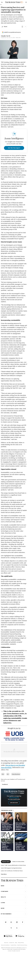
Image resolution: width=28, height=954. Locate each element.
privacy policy (21, 942)
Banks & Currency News (18, 861)
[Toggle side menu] (2, 2)
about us (6, 942)
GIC (8, 774)
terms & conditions (5, 945)
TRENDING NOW (6, 810)
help (16, 942)
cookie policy (13, 945)
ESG (3, 774)
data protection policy (22, 945)
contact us (11, 942)
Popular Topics (6, 861)
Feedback (5, 784)
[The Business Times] (12, 2)
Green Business (16, 774)
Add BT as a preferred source (12, 32)
